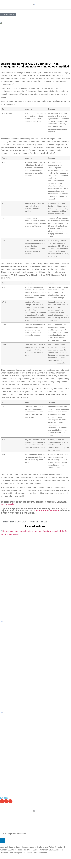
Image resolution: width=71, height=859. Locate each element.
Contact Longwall (7, 828)
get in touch (7, 504)
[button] (35, 9)
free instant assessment (46, 510)
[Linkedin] (2, 840)
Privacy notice (6, 816)
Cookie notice (6, 822)
